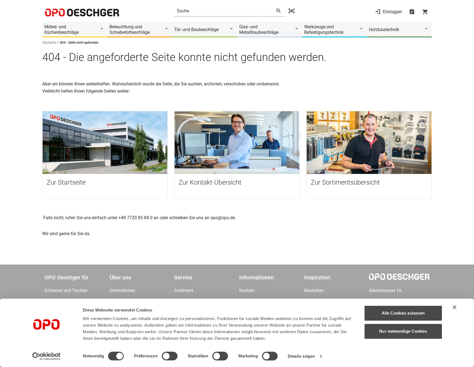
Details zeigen (301, 356)
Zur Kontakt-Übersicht (210, 182)
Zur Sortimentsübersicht (345, 182)
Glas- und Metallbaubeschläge (258, 29)
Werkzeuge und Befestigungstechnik (324, 29)
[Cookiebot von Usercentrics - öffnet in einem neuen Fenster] (46, 356)
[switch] (169, 356)
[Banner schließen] (454, 307)
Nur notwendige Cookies (403, 331)
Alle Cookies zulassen (403, 313)
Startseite (49, 43)
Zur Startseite (66, 182)
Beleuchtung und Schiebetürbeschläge (129, 29)
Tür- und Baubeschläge (196, 29)
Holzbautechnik (384, 29)
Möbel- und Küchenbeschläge (61, 29)
